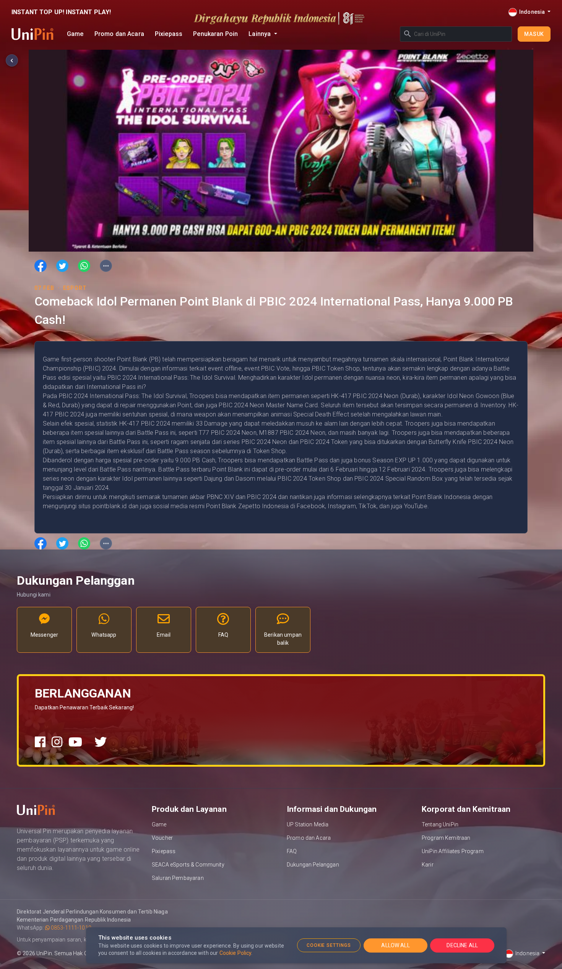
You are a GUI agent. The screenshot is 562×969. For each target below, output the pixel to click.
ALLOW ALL (395, 945)
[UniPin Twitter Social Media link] (100, 742)
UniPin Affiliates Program (453, 851)
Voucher (162, 838)
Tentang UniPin (440, 824)
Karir (428, 865)
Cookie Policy (235, 953)
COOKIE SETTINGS (329, 945)
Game (75, 33)
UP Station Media (307, 824)
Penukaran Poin (215, 33)
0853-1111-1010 (70, 928)
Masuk (534, 34)
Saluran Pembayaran (178, 878)
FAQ (292, 851)
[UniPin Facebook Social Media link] (40, 742)
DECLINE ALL (462, 945)
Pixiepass (168, 33)
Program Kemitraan (446, 838)
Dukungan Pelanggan (313, 865)
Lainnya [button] (260, 33)
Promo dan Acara (119, 33)
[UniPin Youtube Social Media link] (75, 742)
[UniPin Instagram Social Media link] (57, 742)
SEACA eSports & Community (188, 865)
